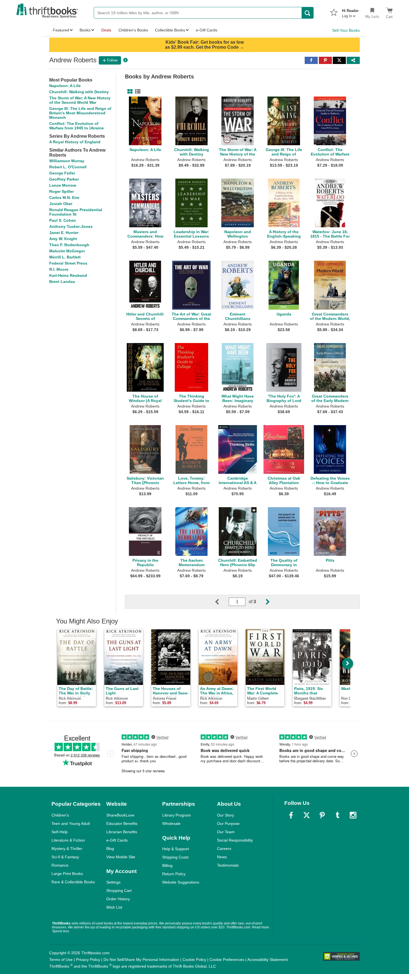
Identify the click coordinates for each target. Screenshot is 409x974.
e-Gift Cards (117, 840)
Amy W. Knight (63, 238)
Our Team (226, 832)
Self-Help (59, 832)
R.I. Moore (58, 269)
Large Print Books (67, 873)
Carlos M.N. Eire (64, 197)
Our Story (225, 815)
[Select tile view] (137, 92)
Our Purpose (228, 823)
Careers (224, 848)
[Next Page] (263, 601)
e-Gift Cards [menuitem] (206, 30)
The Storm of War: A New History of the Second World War (79, 100)
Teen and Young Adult (70, 823)
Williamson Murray (66, 161)
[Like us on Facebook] (291, 815)
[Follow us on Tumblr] (337, 815)
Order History (118, 899)
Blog (110, 848)
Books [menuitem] (85, 30)
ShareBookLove (120, 815)
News (222, 857)
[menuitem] (350, 11)
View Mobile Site (120, 857)
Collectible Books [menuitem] (170, 30)
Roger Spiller (61, 191)
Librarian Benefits (121, 832)
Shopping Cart (119, 890)
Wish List (114, 907)
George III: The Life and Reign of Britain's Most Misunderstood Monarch (80, 113)
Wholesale (171, 823)
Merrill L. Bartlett (65, 257)
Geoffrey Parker (64, 179)
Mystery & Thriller (66, 848)
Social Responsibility (235, 840)
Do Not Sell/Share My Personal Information (141, 959)
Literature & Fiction (68, 840)
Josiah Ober (60, 203)
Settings (113, 882)
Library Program (176, 815)
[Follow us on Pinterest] (322, 815)
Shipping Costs (175, 857)
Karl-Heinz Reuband (68, 275)
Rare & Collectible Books (73, 882)
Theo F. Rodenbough (69, 245)
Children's (60, 815)
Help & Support (175, 849)
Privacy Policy (88, 959)
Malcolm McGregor (67, 251)
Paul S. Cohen (62, 220)
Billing (167, 865)
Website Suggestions (180, 882)
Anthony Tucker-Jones (71, 226)
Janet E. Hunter (63, 232)
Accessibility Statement (267, 959)
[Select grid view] (129, 92)
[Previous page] (221, 601)
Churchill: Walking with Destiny (79, 92)
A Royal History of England (74, 142)
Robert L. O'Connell (68, 167)
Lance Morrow (62, 185)
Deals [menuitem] (106, 30)
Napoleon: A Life (65, 85)
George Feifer (62, 173)
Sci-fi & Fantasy (65, 857)
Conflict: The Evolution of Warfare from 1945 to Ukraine (76, 125)
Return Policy (174, 874)
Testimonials (228, 865)
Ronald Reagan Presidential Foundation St (75, 212)
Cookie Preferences (227, 959)
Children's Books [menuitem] (133, 30)
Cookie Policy (194, 959)
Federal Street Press (68, 263)
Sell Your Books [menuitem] (346, 30)
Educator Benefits (121, 823)
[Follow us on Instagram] (353, 815)
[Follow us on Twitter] (306, 815)
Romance (59, 865)
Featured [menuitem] (61, 30)
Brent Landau (62, 281)
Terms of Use (61, 959)
